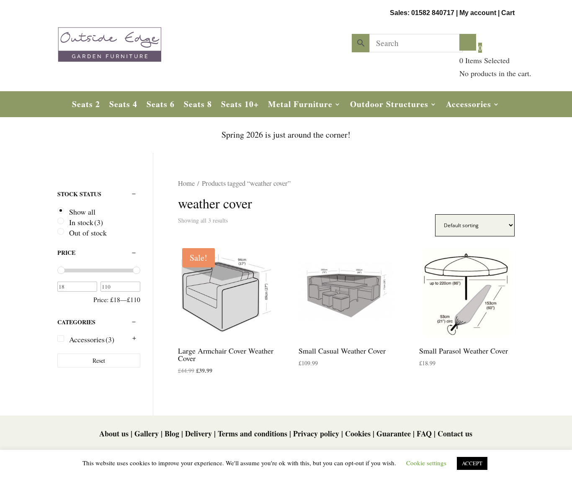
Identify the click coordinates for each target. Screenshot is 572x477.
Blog (172, 433)
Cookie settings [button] (426, 463)
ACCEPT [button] (472, 463)
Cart (508, 12)
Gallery (146, 433)
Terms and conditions (252, 433)
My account (477, 12)
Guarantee (393, 433)
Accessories (468, 105)
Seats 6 (161, 105)
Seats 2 (86, 105)
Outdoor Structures (389, 105)
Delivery (198, 433)
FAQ (424, 433)
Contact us (455, 433)
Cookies (358, 433)
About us (114, 433)
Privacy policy (316, 433)
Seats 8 (198, 105)
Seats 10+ (240, 105)
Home (186, 183)
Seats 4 (123, 105)
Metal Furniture (300, 105)
